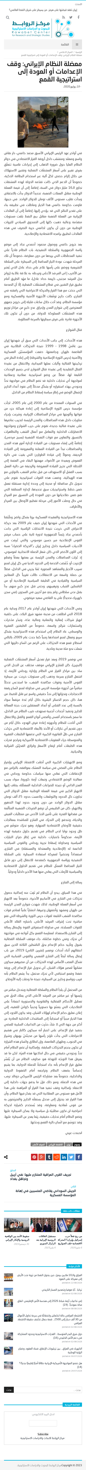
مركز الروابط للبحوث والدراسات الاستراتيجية (40, 1465)
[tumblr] (49, 1157)
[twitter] (71, 1157)
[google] (41, 1157)
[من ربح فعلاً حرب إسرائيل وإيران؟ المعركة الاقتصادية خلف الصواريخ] (69, 1225)
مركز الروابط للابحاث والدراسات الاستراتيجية (42, 1438)
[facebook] (78, 1157)
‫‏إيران (68, 1144)
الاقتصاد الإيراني (56, 1144)
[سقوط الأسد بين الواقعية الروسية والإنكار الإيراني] (16, 1225)
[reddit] (56, 1157)
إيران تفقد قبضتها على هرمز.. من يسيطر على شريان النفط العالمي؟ (43, 9)
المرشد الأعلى (38, 1144)
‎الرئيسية (78, 52)
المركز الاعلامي (66, 52)
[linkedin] (64, 1157)
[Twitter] (71, 17)
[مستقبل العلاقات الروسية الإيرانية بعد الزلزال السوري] (43, 1225)
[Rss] (63, 17)
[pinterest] (34, 1157)
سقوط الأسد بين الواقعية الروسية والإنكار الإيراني (17, 1237)
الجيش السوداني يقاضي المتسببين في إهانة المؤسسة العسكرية (46, 1191)
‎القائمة (65, 44)
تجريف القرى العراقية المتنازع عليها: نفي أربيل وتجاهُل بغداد (40, 1175)
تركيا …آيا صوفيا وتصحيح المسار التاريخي (62, 1289)
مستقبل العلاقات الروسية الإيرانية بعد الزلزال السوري (46, 1239)
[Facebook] (78, 17)
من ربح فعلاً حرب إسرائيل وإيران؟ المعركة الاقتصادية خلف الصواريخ (70, 1239)
